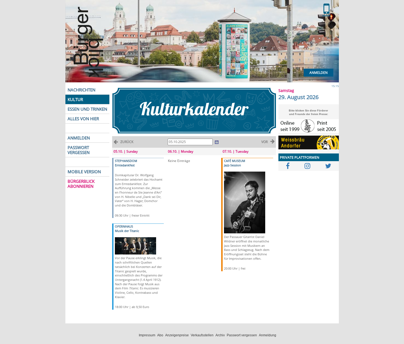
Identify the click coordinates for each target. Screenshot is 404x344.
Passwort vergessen (242, 335)
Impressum (147, 335)
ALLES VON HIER (83, 118)
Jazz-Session (232, 165)
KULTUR (75, 99)
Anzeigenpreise (177, 335)
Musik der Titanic (127, 231)
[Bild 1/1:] (135, 246)
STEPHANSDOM (126, 161)
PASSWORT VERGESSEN (79, 150)
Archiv (220, 335)
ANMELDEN (79, 138)
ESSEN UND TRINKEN (87, 109)
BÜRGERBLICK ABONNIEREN (81, 183)
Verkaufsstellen (202, 335)
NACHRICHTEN (81, 90)
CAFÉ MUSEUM (234, 161)
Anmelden (318, 72)
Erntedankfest (125, 165)
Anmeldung (267, 335)
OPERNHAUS (124, 226)
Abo (160, 335)
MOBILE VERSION (84, 171)
